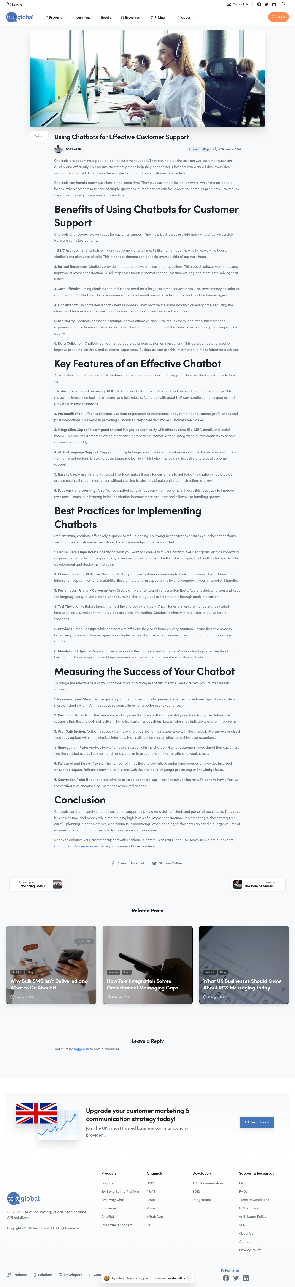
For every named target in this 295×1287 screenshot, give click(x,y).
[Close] (189, 1278)
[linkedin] (274, 4)
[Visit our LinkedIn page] (246, 1278)
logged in (81, 1048)
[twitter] (266, 4)
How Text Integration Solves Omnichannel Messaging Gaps (142, 984)
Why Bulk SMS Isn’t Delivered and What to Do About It (49, 984)
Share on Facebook (131, 863)
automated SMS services (73, 846)
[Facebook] (259, 4)
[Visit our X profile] (236, 1278)
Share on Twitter (170, 863)
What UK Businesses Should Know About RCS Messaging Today (242, 984)
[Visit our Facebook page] (226, 1278)
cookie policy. (176, 1278)
